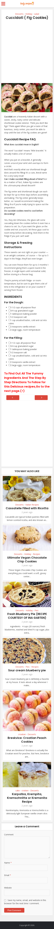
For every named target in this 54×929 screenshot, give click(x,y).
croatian (22, 734)
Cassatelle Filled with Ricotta (27, 508)
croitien (25, 791)
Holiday (28, 13)
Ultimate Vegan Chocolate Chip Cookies (27, 559)
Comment (9, 834)
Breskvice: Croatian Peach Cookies (27, 740)
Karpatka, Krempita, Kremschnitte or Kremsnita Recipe (27, 798)
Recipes (36, 554)
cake (17, 791)
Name (8, 862)
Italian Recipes (32, 505)
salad (36, 13)
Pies (36, 610)
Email (7, 875)
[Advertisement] (27, 51)
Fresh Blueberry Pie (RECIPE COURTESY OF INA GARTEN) (27, 616)
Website (8, 887)
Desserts (19, 13)
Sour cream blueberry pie (27, 670)
